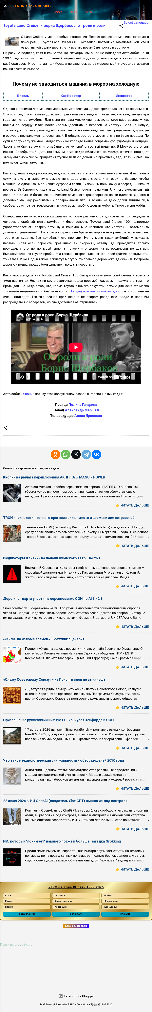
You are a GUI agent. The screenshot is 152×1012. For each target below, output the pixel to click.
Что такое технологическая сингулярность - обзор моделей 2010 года (63, 760)
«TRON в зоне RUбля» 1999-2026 (76, 887)
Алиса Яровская (88, 416)
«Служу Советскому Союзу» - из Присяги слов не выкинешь (54, 679)
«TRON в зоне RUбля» (32, 6)
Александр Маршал (82, 410)
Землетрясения (63, 901)
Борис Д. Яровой (76, 925)
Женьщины (110, 907)
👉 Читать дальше (132, 505)
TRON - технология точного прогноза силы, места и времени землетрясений (69, 518)
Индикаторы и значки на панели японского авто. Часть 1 (52, 558)
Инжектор (124, 96)
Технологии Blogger (78, 996)
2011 (73, 12)
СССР (8, 895)
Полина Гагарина (82, 405)
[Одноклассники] (55, 454)
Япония (9, 907)
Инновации (60, 907)
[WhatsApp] (65, 454)
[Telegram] (86, 454)
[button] (121, 26)
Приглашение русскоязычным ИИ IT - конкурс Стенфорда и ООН (58, 720)
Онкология (60, 895)
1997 (58, 12)
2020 (88, 12)
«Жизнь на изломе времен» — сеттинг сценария (44, 639)
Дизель (23, 96)
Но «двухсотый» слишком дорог (96, 291)
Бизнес (108, 895)
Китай (8, 901)
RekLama (125, 914)
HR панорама (111, 901)
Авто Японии (27, 914)
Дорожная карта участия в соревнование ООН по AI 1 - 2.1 (53, 598)
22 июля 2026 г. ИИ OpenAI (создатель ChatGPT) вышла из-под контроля (65, 801)
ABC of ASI (76, 914)
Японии (28, 394)
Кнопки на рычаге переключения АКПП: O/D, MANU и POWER (54, 477)
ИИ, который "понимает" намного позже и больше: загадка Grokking (62, 841)
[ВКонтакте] (96, 454)
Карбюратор (71, 96)
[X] (76, 454)
